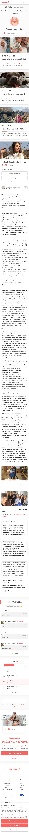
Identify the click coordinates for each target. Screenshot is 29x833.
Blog (22, 789)
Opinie (21, 783)
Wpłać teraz (9, 682)
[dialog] (14, 818)
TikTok (21, 772)
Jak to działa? (14, 758)
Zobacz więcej (14, 653)
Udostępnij (14, 178)
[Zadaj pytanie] (26, 187)
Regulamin (7, 785)
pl (23, 2)
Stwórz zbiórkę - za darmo (14, 753)
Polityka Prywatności (7, 787)
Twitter (7, 772)
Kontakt (7, 791)
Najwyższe (19, 665)
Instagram (12, 772)
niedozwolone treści (18, 704)
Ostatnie (9, 665)
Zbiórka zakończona (14, 173)
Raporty (22, 785)
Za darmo (22, 787)
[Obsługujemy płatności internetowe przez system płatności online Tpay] (22, 795)
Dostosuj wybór (14, 830)
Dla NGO (22, 791)
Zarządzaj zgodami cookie (7, 797)
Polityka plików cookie (7, 795)
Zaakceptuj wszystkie (14, 821)
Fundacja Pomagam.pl (22, 793)
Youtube (26, 772)
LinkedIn (16, 772)
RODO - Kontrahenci (7, 789)
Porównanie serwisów (7, 793)
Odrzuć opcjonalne (14, 825)
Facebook (2, 772)
